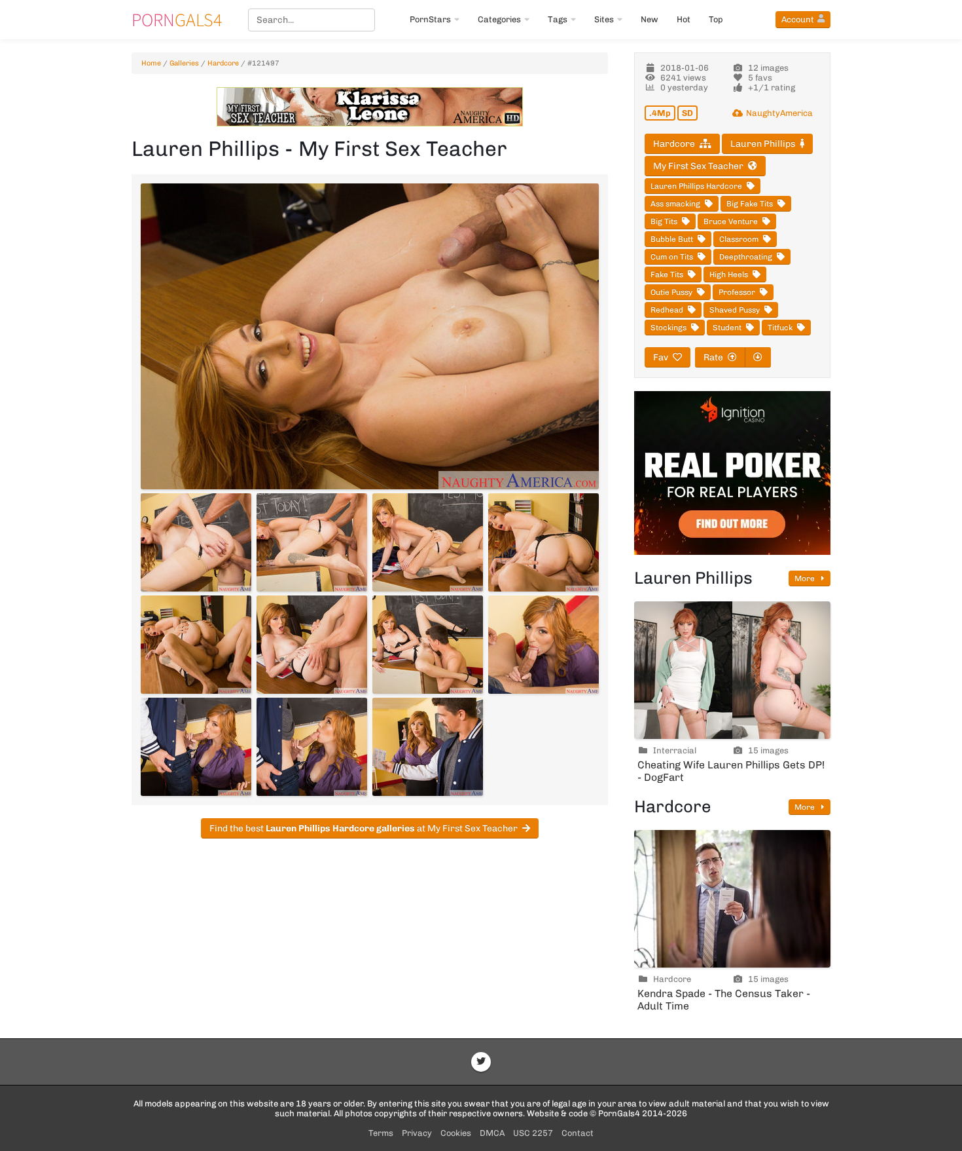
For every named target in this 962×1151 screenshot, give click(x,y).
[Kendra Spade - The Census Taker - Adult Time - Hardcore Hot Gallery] (732, 899)
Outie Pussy (671, 292)
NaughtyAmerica (779, 113)
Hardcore (223, 63)
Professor (737, 292)
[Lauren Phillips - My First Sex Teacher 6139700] (427, 644)
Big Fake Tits (749, 203)
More (805, 578)
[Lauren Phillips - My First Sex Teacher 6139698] (196, 644)
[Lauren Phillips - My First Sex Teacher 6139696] (427, 542)
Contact (577, 1133)
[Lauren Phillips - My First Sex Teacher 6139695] (312, 542)
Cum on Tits (671, 256)
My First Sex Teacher (698, 166)
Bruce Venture (731, 221)
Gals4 (177, 19)
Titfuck (780, 327)
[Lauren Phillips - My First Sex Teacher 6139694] (196, 542)
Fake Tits (666, 274)
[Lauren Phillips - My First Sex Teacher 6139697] (543, 542)
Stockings (668, 327)
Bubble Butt (671, 239)
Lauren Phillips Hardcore (696, 186)
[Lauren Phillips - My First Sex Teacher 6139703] (312, 747)
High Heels (728, 274)
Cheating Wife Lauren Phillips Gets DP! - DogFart (731, 771)
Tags (557, 19)
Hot (683, 19)
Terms (380, 1133)
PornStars (430, 19)
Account (797, 19)
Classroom (738, 239)
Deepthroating (745, 256)
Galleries (184, 63)
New (649, 19)
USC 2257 (533, 1133)
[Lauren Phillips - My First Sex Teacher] (370, 336)
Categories (499, 19)
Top (716, 19)
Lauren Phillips (762, 143)
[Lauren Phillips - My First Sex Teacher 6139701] (543, 644)
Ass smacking (675, 203)
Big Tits (663, 221)
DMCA (492, 1133)
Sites (604, 19)
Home (151, 63)
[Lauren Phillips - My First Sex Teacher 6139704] (427, 747)
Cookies (455, 1133)
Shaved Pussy (734, 309)
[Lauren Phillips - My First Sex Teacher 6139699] (312, 644)
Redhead (666, 309)
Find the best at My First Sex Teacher (363, 828)
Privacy (417, 1133)
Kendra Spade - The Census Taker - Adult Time (723, 999)
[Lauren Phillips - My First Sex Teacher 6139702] (196, 747)
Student (727, 327)
